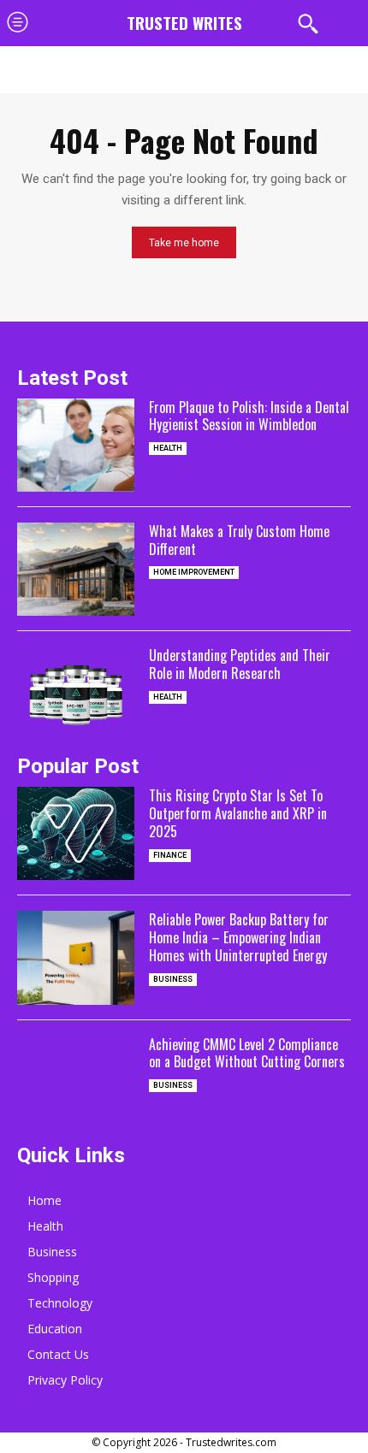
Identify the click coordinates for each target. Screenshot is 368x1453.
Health (167, 448)
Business (173, 979)
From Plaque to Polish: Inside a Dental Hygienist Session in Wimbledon (249, 416)
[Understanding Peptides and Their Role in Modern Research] (75, 693)
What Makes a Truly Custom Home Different (239, 540)
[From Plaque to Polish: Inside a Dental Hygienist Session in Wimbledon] (75, 445)
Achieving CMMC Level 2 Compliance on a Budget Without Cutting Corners (247, 1053)
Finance (170, 855)
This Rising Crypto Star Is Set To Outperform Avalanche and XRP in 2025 (238, 813)
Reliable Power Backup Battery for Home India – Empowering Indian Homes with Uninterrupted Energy (239, 937)
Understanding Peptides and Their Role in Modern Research (239, 664)
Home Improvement (193, 572)
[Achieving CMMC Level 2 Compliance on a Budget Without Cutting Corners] (75, 1082)
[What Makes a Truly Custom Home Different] (75, 569)
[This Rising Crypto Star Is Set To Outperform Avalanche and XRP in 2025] (75, 833)
